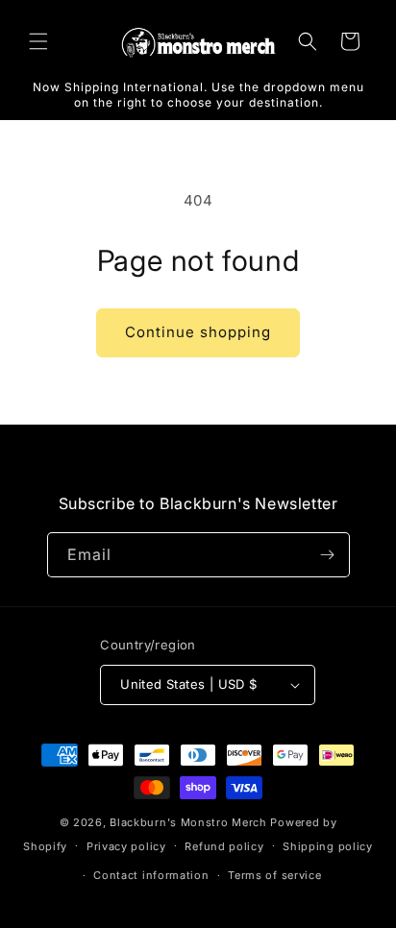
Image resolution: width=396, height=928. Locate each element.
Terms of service (274, 875)
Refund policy (224, 846)
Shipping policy (328, 846)
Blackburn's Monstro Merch (188, 822)
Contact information (151, 875)
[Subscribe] (328, 554)
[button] (38, 41)
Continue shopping (198, 332)
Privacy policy (126, 846)
